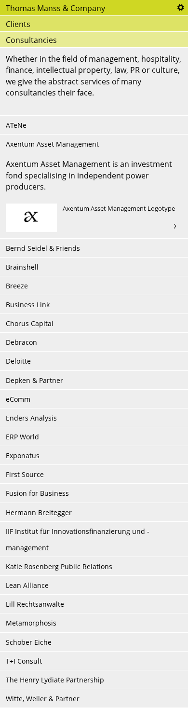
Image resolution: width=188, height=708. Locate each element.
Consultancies (31, 40)
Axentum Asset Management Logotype (94, 218)
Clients (18, 24)
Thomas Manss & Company (55, 8)
